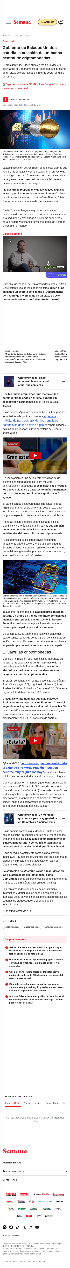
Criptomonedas (32, 927)
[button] (35, 455)
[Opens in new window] (11, 1227)
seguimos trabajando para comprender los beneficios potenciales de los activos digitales (30, 421)
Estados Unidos (22, 35)
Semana (7, 35)
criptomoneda (11, 927)
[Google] (5, 1227)
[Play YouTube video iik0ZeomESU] (35, 455)
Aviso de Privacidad (15, 1236)
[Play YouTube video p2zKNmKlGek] (35, 740)
